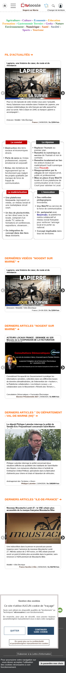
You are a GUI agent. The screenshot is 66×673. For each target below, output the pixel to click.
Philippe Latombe (28, 483)
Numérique (32, 26)
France (35, 122)
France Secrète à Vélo (28, 567)
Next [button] (62, 93)
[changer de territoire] (46, 5)
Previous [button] (3, 93)
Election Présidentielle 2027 (27, 397)
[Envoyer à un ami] (60, 610)
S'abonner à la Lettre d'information (34, 654)
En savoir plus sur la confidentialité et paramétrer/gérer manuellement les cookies (29, 642)
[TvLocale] (30, 5)
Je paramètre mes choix (51, 663)
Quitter (14, 631)
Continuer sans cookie (41, 631)
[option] (33, 92)
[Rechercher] (53, 5)
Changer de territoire (56, 10)
